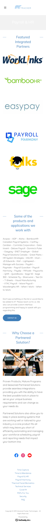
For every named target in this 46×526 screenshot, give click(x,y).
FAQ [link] (23, 499)
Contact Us (12, 318)
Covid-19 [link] (23, 489)
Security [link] (23, 496)
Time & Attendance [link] (23, 473)
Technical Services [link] (23, 486)
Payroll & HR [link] (23, 476)
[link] (23, 7)
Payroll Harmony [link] (23, 480)
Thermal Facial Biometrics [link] (23, 483)
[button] (6, 7)
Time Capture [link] (23, 470)
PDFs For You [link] (23, 493)
